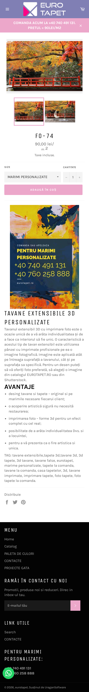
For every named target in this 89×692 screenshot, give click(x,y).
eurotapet (21, 687)
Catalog (10, 546)
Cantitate (69, 167)
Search (10, 632)
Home (9, 539)
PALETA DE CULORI (19, 553)
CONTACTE (13, 561)
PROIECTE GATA (16, 568)
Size (7, 167)
